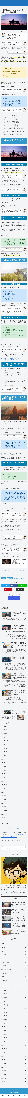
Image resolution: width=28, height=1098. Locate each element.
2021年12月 (4, 785)
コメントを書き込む (14, 828)
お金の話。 (14, 955)
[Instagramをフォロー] (14, 598)
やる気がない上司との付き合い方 (11, 118)
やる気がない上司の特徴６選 (11, 125)
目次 (12, 115)
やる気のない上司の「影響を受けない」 (13, 122)
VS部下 (14, 951)
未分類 (14, 977)
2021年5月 (4, 799)
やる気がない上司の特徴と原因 (10, 124)
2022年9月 (4, 752)
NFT (14, 944)
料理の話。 (14, 973)
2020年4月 (4, 818)
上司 (23, 578)
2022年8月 (4, 755)
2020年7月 (4, 807)
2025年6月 (4, 726)
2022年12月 (4, 741)
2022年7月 (4, 759)
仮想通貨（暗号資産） (14, 969)
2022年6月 (4, 763)
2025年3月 (4, 730)
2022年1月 (4, 781)
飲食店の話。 (14, 980)
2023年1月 (4, 737)
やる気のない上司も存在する (11, 121)
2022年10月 (4, 748)
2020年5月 (4, 814)
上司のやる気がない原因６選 (11, 127)
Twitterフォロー (5, 892)
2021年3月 (4, 803)
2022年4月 (4, 770)
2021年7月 (4, 792)
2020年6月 (4, 810)
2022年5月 (4, 766)
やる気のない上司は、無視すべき (12, 119)
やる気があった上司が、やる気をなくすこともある (14, 129)
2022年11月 (4, 744)
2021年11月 (4, 788)
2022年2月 (4, 777)
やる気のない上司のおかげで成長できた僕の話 (13, 131)
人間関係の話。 (14, 962)
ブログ (14, 958)
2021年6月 (4, 796)
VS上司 (4, 578)
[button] (25, 848)
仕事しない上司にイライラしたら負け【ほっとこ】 (13, 570)
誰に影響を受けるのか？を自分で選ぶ (13, 134)
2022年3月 (4, 774)
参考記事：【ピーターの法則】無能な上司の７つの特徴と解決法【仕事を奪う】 (13, 359)
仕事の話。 (10, 578)
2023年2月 (4, 733)
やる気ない (17, 578)
